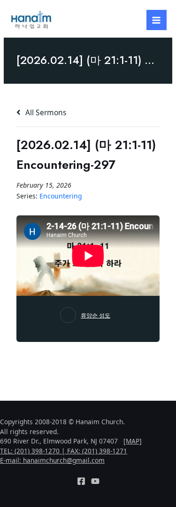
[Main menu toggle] (156, 20)
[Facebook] (81, 481)
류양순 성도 (95, 315)
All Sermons (44, 112)
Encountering (60, 195)
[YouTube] (95, 481)
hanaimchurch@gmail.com (64, 460)
